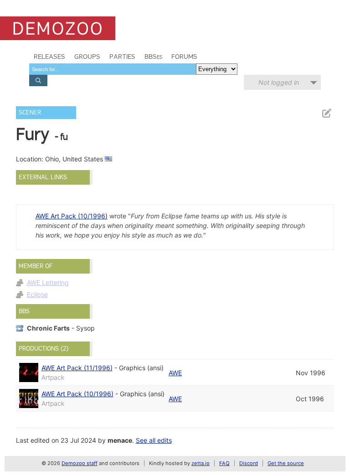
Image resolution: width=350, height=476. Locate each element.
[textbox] (112, 69)
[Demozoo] (57, 28)
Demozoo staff (80, 463)
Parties (122, 56)
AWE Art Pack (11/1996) (77, 368)
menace (120, 440)
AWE (175, 373)
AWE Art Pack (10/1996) (72, 216)
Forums (184, 56)
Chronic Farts (48, 328)
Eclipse (37, 294)
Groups (87, 56)
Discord (248, 463)
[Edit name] (326, 113)
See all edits (154, 440)
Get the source (286, 463)
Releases (49, 56)
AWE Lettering (48, 282)
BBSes (153, 56)
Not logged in (278, 82)
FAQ (224, 463)
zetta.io (200, 463)
